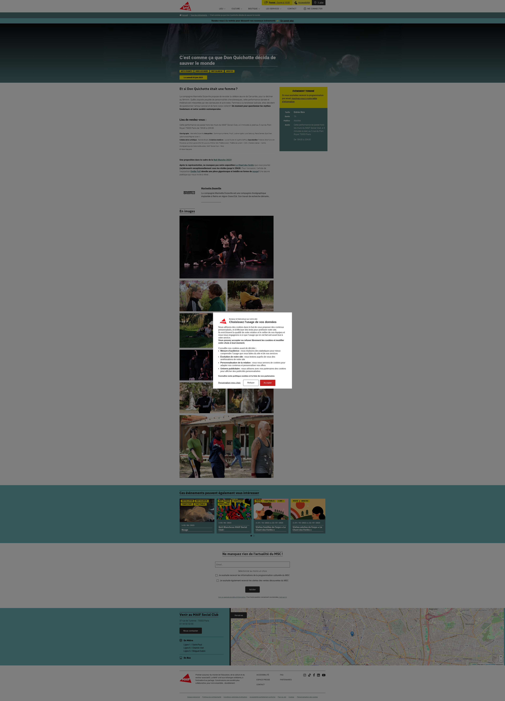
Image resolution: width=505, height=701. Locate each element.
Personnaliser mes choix (229, 383)
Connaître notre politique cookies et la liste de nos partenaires (246, 376)
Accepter (268, 383)
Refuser (250, 383)
